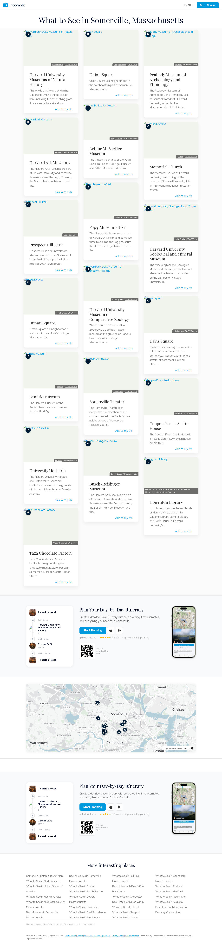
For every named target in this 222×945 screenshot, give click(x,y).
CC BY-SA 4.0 (131, 299)
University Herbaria (47, 470)
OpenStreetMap (172, 748)
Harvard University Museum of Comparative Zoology (109, 314)
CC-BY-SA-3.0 (190, 413)
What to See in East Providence (87, 912)
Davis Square (161, 341)
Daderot (58, 152)
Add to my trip (63, 109)
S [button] (103, 733)
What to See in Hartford (169, 891)
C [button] (124, 721)
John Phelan (180, 239)
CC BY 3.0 (72, 313)
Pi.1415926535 (120, 65)
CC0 (75, 235)
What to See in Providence (84, 917)
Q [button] (97, 702)
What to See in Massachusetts (43, 896)
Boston (60, 387)
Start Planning (92, 630)
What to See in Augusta (169, 901)
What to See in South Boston (86, 891)
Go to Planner (208, 5)
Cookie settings (132, 936)
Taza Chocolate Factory (50, 553)
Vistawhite (58, 543)
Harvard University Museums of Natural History (47, 79)
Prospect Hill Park (46, 244)
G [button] (125, 729)
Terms (80, 936)
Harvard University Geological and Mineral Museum (171, 254)
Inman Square (42, 322)
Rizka (180, 157)
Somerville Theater (106, 401)
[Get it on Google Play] (119, 630)
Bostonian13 (57, 65)
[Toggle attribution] (192, 748)
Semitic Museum (44, 396)
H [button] (122, 724)
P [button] (104, 726)
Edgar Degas (116, 138)
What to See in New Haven (170, 896)
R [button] (98, 718)
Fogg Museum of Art (108, 227)
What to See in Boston (82, 886)
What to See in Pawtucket (84, 907)
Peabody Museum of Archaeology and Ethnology (168, 79)
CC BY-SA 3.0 (71, 65)
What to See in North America (43, 881)
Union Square (102, 74)
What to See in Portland (169, 886)
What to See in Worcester (127, 896)
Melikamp (178, 331)
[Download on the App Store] (110, 630)
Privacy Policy (118, 936)
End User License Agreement (97, 936)
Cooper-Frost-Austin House (169, 426)
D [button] (119, 732)
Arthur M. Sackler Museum (105, 151)
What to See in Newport (126, 912)
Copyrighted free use (166, 492)
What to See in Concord (126, 917)
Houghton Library (166, 502)
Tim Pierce (61, 313)
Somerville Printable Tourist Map (44, 875)
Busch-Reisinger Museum (104, 486)
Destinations (70, 936)
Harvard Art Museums (49, 162)
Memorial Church (166, 166)
